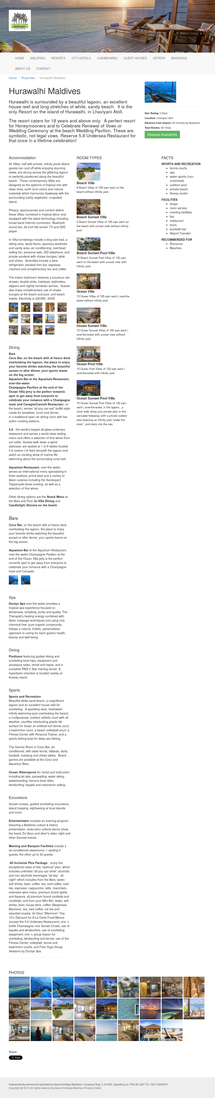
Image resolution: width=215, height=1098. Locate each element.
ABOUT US (22, 68)
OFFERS (159, 58)
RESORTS (58, 58)
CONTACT (43, 68)
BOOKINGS (179, 58)
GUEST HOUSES (135, 58)
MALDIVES (37, 58)
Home (13, 78)
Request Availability (162, 134)
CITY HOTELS (81, 58)
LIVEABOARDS (107, 58)
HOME (19, 58)
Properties (28, 78)
